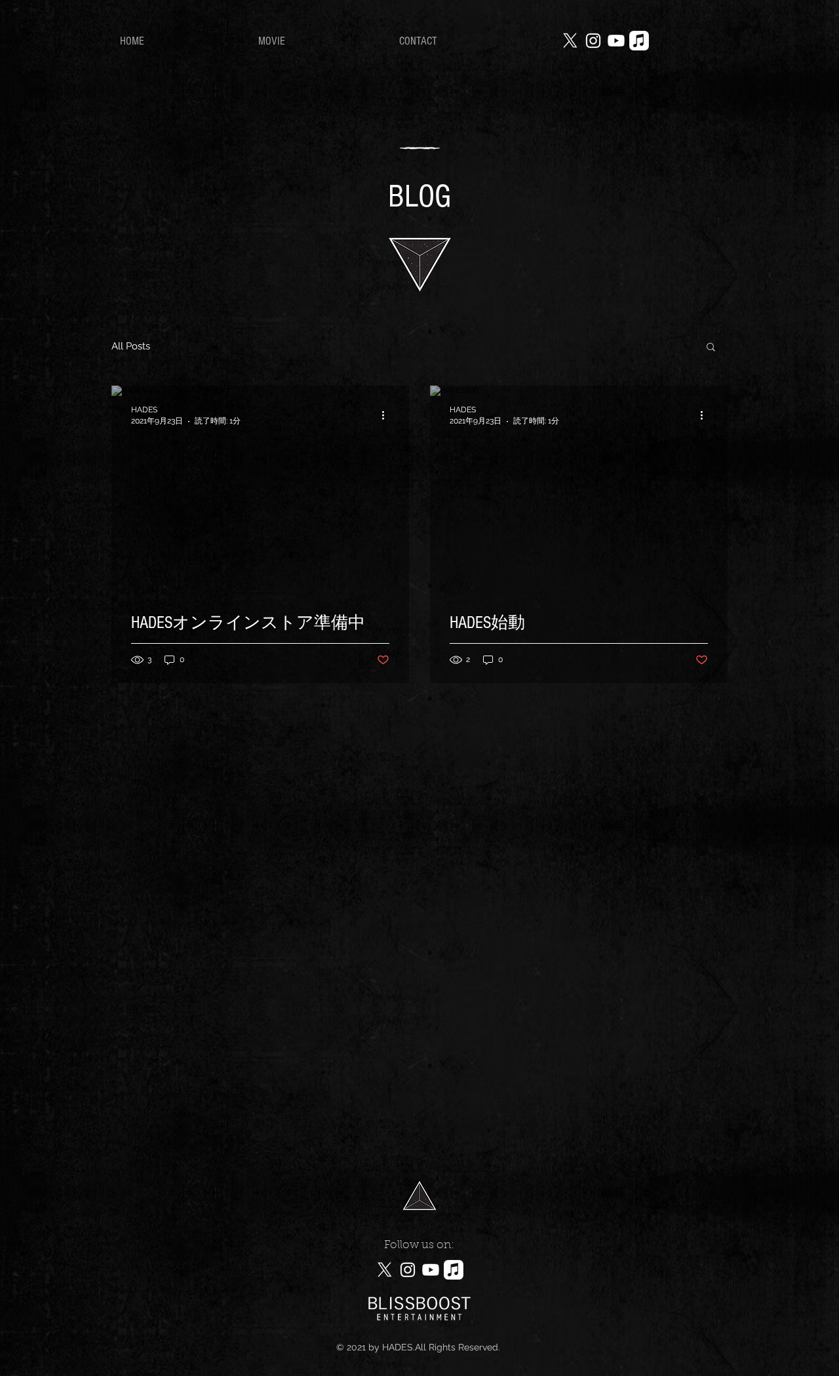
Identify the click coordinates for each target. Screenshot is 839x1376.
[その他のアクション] (387, 415)
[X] (570, 40)
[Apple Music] (639, 40)
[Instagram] (593, 40)
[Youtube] (616, 40)
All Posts (130, 346)
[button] (711, 348)
